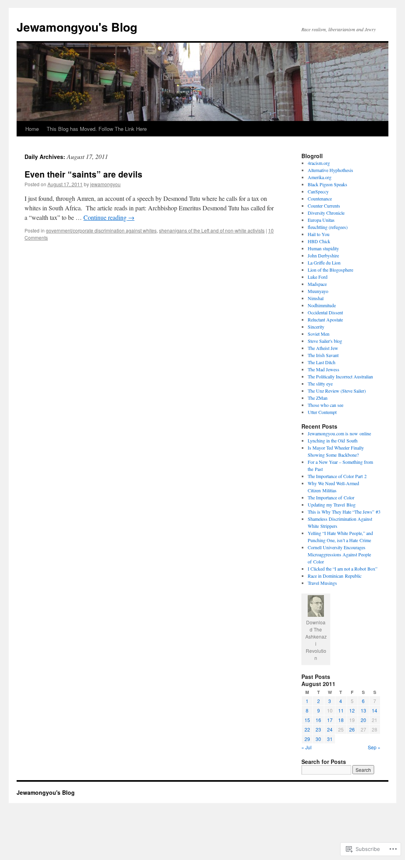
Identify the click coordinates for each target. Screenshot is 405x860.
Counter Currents (324, 205)
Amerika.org (319, 177)
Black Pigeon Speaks (327, 184)
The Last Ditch (321, 362)
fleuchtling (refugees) (328, 227)
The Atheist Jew (323, 348)
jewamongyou (105, 184)
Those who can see (325, 405)
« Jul (306, 747)
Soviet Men (318, 334)
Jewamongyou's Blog (77, 26)
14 (374, 710)
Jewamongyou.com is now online (339, 433)
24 (330, 729)
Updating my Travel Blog (332, 504)
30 (318, 738)
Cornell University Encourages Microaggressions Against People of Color (339, 554)
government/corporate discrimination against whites (101, 230)
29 (307, 738)
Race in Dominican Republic (334, 576)
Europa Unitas (321, 220)
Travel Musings (322, 583)
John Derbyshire (323, 255)
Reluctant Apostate (325, 319)
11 (341, 710)
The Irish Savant (323, 355)
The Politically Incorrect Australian (340, 376)
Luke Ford (317, 277)
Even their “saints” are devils (83, 174)
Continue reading (108, 217)
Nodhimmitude (322, 305)
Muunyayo (318, 291)
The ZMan (317, 398)
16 (318, 719)
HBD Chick (319, 241)
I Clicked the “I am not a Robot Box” (342, 568)
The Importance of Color (331, 497)
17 (330, 719)
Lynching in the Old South (333, 440)
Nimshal (316, 298)
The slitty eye (320, 383)
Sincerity (316, 326)
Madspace (317, 284)
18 (341, 719)
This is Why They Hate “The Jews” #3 (344, 511)
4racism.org (319, 163)
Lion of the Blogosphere (330, 270)
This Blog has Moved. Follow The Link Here (97, 128)
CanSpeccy (318, 191)
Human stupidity (323, 248)
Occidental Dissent (325, 312)
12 (352, 710)
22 (307, 729)
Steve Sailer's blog (325, 341)
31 (330, 738)
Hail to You (318, 234)
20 (363, 719)
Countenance (320, 198)
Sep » (374, 747)
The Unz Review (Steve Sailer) (337, 390)
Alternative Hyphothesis (330, 170)
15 (307, 719)
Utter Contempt (322, 412)
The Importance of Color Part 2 (337, 476)
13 (363, 710)
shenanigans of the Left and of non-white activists (212, 230)
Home (32, 128)
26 (352, 729)
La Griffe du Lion (324, 262)
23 (318, 729)
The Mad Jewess (323, 369)
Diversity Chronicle (326, 213)
